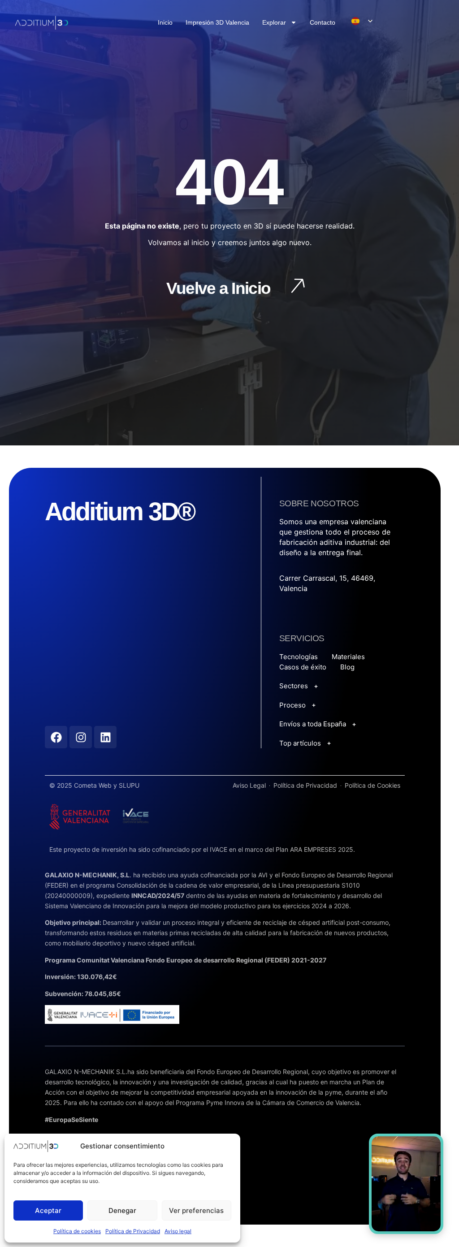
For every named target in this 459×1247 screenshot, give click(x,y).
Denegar (122, 1210)
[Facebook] (56, 737)
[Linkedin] (105, 737)
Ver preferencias (196, 1210)
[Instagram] (80, 737)
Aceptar (48, 1210)
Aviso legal (178, 1231)
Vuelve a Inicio (218, 288)
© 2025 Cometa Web (81, 785)
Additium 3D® (120, 511)
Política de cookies (77, 1231)
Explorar (274, 22)
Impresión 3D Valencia (217, 22)
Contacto (322, 22)
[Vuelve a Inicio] (297, 287)
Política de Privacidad (132, 1231)
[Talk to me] (406, 1184)
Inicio (165, 22)
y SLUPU (126, 785)
